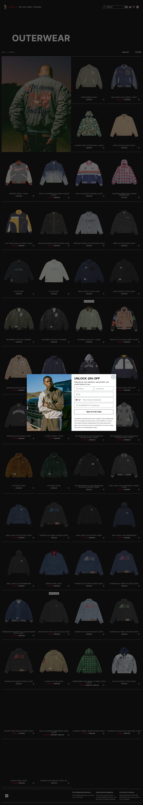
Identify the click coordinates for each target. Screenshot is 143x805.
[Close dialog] (113, 377)
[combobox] (78, 400)
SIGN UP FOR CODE (93, 412)
